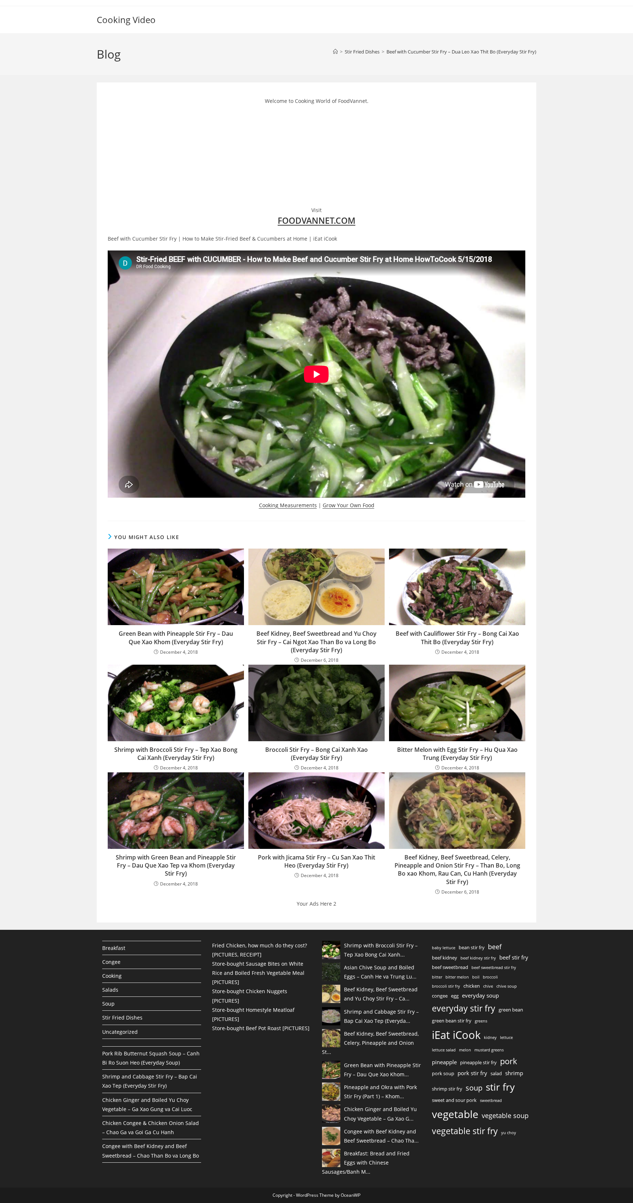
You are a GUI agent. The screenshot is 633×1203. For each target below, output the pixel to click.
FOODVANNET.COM (316, 220)
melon (465, 1049)
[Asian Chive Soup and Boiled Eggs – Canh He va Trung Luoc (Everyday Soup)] (331, 972)
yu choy (508, 1132)
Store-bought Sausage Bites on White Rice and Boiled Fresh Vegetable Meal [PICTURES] (258, 972)
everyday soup (480, 995)
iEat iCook (456, 1035)
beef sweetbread (450, 967)
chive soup (506, 986)
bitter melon (457, 977)
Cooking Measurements (288, 505)
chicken (471, 986)
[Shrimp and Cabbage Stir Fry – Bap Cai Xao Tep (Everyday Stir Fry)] (331, 1016)
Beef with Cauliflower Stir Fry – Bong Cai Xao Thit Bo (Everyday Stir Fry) (457, 638)
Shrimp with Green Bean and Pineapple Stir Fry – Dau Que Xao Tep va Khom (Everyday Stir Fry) (176, 865)
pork (508, 1060)
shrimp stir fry (447, 1088)
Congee (111, 961)
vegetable (455, 1114)
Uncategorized (120, 1031)
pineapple (444, 1062)
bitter (437, 977)
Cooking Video (126, 20)
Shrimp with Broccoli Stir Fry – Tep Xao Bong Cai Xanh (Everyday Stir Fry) (175, 754)
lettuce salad (444, 1049)
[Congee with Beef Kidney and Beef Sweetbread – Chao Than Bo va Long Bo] (331, 1136)
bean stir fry (472, 947)
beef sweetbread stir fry (493, 967)
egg (455, 995)
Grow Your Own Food (348, 505)
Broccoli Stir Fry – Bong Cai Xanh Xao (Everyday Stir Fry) (316, 754)
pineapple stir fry (478, 1062)
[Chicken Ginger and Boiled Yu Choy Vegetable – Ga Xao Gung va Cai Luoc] (331, 1113)
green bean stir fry (451, 1020)
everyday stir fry (463, 1008)
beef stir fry (513, 957)
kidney (490, 1037)
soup (474, 1088)
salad (496, 1073)
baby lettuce (443, 947)
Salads (110, 989)
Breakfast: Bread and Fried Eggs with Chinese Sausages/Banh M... (366, 1162)
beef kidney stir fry (478, 958)
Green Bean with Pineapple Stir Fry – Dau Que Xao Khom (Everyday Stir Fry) (176, 638)
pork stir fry (472, 1073)
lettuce (506, 1037)
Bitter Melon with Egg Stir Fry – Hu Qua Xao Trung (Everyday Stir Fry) (457, 754)
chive (488, 986)
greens (481, 1021)
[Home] (335, 51)
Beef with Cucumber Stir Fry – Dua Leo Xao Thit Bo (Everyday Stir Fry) (461, 51)
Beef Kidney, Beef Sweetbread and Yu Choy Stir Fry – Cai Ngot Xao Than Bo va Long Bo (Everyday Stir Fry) (316, 642)
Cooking (112, 975)
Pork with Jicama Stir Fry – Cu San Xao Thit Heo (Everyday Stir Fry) (316, 861)
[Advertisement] (163, 154)
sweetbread (491, 1100)
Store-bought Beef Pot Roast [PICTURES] (261, 1028)
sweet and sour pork (454, 1100)
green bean (511, 1009)
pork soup (443, 1073)
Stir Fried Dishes (122, 1017)
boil (476, 977)
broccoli (490, 977)
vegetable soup (505, 1115)
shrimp (514, 1073)
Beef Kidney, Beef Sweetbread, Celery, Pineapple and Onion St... (370, 1042)
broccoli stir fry (446, 986)
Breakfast (113, 947)
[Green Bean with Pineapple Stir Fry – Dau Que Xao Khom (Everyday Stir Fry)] (331, 1070)
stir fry (500, 1087)
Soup (108, 1003)
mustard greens (489, 1049)
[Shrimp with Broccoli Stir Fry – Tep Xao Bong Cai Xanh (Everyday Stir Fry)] (331, 950)
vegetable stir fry (465, 1131)
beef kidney (444, 957)
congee (440, 995)
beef (494, 946)
